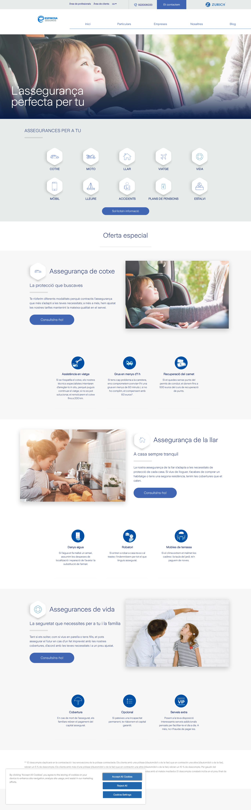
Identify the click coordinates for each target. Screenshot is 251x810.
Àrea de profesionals (80, 3)
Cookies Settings (122, 794)
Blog (233, 24)
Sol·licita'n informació (125, 211)
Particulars (124, 24)
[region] (76, 786)
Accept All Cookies (122, 776)
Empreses (160, 24)
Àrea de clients (101, 3)
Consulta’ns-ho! (52, 320)
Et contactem (171, 4)
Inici (88, 24)
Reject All (122, 785)
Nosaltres (196, 24)
